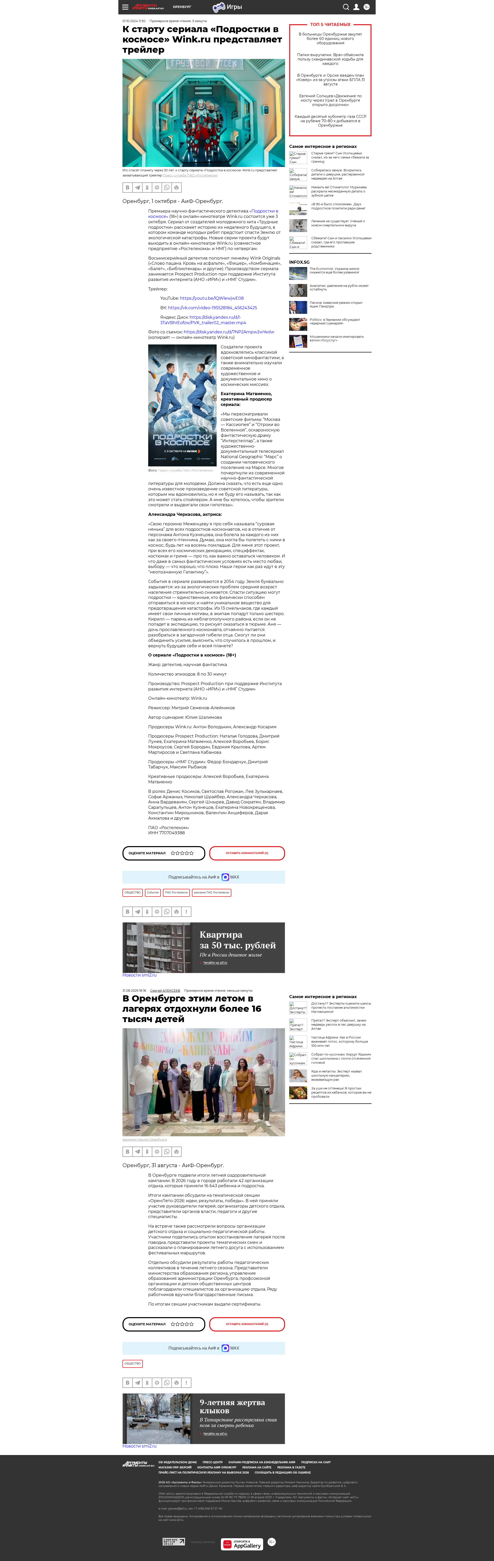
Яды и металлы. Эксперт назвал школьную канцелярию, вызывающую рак (336, 1075)
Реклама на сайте (256, 1467)
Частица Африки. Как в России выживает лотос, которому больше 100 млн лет (339, 1041)
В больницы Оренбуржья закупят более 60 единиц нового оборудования (330, 38)
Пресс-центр (213, 1462)
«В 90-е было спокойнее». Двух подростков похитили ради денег (338, 206)
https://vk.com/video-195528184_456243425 (212, 307)
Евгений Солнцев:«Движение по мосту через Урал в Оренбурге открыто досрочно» (330, 100)
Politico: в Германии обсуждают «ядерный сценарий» (335, 321)
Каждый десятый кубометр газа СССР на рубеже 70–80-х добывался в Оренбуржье (330, 121)
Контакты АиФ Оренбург (216, 1467)
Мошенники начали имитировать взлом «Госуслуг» (337, 338)
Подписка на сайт (316, 1462)
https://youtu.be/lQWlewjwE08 (212, 298)
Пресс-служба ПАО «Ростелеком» (190, 175)
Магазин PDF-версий (174, 1467)
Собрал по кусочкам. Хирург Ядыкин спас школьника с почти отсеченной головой (341, 1058)
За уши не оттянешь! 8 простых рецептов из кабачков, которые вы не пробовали (341, 1092)
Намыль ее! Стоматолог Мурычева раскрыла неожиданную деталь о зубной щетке (339, 191)
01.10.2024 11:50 (133, 21)
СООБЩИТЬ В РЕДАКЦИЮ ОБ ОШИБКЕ (283, 1472)
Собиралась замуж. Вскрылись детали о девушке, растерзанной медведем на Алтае (337, 174)
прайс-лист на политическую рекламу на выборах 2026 (203, 1472)
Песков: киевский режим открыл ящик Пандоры (336, 304)
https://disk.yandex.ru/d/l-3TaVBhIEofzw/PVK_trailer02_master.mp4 (203, 320)
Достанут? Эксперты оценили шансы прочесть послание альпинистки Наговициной (341, 1007)
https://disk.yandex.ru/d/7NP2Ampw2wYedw (229, 332)
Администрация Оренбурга (144, 1139)
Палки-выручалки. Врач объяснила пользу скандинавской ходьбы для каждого (330, 59)
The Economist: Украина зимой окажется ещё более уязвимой (334, 270)
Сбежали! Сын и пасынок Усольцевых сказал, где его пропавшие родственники (341, 242)
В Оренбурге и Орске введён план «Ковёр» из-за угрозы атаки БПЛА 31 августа (330, 79)
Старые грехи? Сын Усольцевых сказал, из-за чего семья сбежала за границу (340, 157)
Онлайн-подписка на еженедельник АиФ (261, 1462)
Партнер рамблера (203, 1542)
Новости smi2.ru (139, 975)
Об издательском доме (177, 1462)
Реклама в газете (291, 1467)
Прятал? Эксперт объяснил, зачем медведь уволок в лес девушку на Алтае (338, 1024)
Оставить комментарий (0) (247, 853)
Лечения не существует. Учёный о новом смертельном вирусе (338, 223)
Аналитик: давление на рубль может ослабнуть (339, 287)
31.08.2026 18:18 (134, 990)
